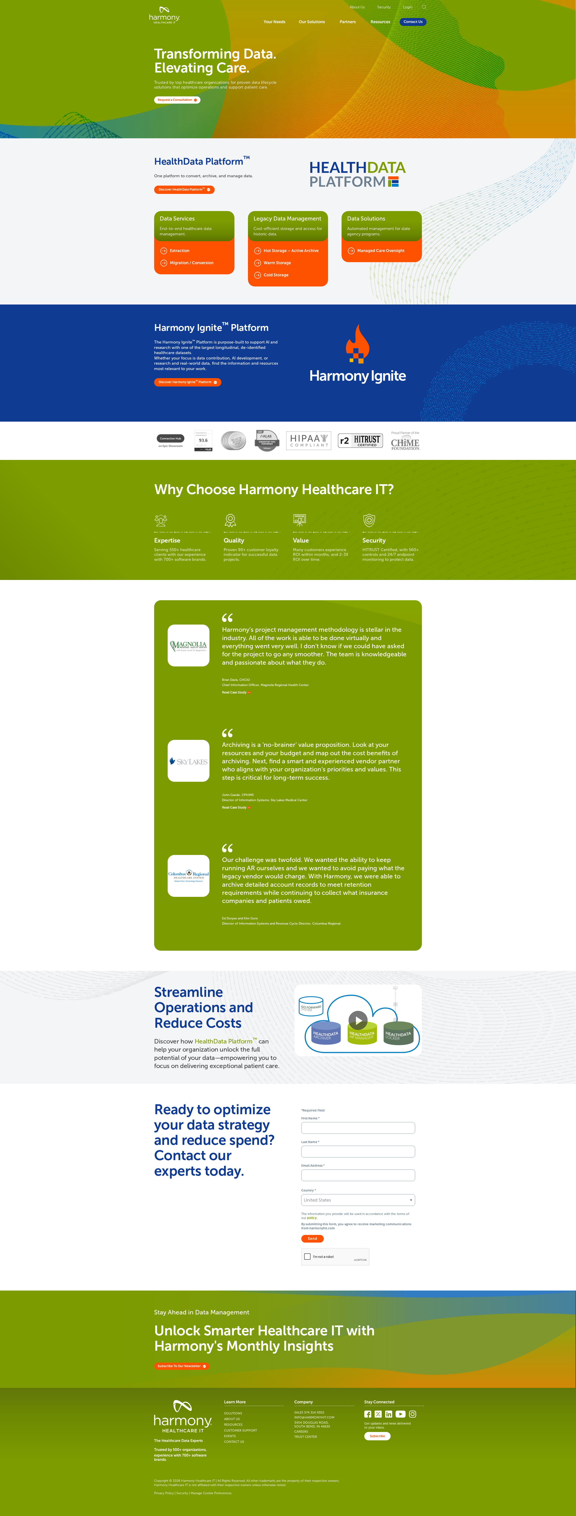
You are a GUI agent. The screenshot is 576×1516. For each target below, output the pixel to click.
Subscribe (377, 1436)
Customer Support (240, 1430)
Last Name (310, 1142)
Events (230, 1436)
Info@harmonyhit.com (314, 1417)
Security (384, 7)
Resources (380, 21)
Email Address (313, 1166)
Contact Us (413, 22)
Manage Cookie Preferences (211, 1493)
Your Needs (274, 21)
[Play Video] (358, 1020)
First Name (310, 1118)
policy (312, 1218)
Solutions (233, 1413)
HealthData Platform (226, 1041)
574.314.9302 (314, 1412)
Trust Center (305, 1437)
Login (407, 7)
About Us (357, 7)
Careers (301, 1432)
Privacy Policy (164, 1493)
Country (308, 1190)
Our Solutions (312, 21)
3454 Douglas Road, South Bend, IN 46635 (312, 1425)
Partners (348, 21)
